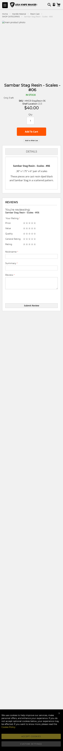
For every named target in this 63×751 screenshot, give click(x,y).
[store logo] (24, 5)
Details (31, 151)
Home (5, 14)
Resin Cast (35, 14)
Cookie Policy (8, 727)
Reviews (11, 202)
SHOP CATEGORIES (11, 16)
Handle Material (19, 14)
